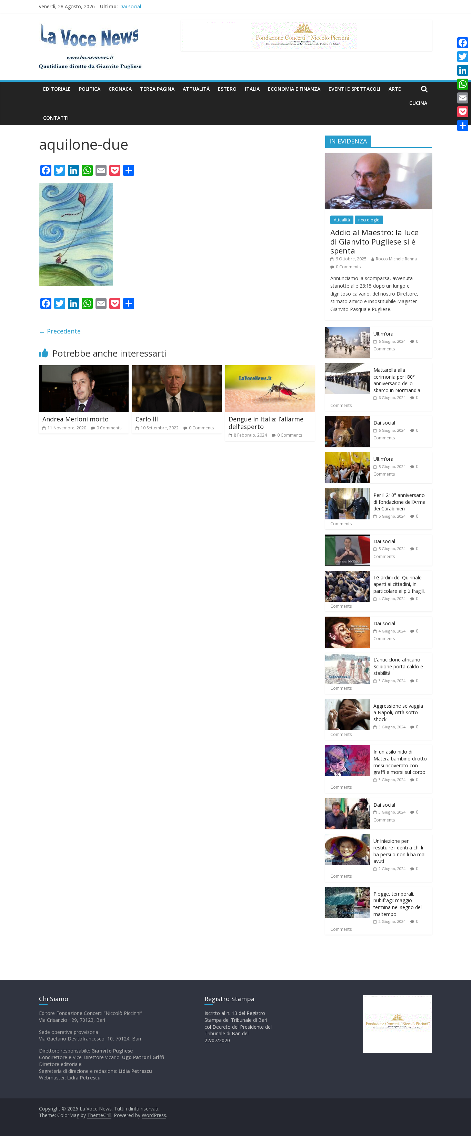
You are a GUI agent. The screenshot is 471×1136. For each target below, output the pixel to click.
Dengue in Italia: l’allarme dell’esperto (266, 423)
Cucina (418, 103)
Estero (227, 89)
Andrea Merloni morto (75, 419)
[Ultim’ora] (347, 330)
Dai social (130, 6)
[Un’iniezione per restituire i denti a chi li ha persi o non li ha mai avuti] (347, 838)
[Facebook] (463, 43)
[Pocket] (463, 112)
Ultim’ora (383, 333)
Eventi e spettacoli (354, 89)
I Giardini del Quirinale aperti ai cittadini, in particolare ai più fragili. (399, 584)
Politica (89, 89)
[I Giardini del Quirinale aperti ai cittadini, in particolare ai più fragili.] (347, 574)
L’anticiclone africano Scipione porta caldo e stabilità (398, 666)
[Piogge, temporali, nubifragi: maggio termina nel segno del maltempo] (347, 890)
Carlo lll (147, 419)
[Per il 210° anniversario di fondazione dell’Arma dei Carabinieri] (347, 492)
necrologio (369, 220)
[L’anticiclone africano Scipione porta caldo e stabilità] (347, 656)
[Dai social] (347, 419)
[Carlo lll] (177, 369)
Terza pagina (157, 89)
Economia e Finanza (294, 89)
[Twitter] (463, 56)
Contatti (56, 117)
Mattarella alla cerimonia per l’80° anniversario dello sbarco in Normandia (396, 380)
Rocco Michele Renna (396, 259)
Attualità (196, 89)
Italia (252, 89)
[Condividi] (463, 125)
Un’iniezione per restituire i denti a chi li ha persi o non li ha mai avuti (399, 851)
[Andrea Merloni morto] (84, 369)
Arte (395, 89)
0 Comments (109, 428)
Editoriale (57, 89)
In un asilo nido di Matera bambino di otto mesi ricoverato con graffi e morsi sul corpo (400, 761)
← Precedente (60, 331)
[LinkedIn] (463, 70)
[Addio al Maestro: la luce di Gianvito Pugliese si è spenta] (378, 156)
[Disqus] (177, 545)
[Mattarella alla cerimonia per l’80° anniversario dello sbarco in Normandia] (347, 366)
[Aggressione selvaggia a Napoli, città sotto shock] (347, 702)
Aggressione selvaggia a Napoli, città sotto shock (398, 712)
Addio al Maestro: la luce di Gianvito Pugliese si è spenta (374, 241)
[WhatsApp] (463, 84)
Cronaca (120, 89)
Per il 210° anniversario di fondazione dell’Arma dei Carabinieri (399, 502)
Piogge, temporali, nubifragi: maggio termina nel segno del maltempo (397, 903)
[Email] (463, 98)
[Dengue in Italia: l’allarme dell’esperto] (270, 369)
